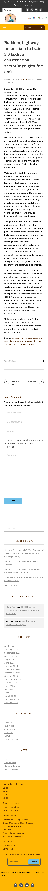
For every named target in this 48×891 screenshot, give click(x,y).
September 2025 (12, 652)
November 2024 (12, 669)
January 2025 (11, 666)
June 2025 (9, 662)
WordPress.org (11, 769)
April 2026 (9, 646)
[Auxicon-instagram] (40, 10)
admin (24, 79)
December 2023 (12, 672)
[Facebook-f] (27, 10)
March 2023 (10, 696)
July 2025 (9, 659)
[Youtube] (36, 10)
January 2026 (11, 649)
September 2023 (12, 679)
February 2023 (11, 699)
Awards (11, 82)
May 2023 (9, 689)
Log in (7, 759)
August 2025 (10, 656)
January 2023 (11, 702)
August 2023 (10, 682)
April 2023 (9, 692)
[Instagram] (32, 885)
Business (9, 726)
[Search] (42, 27)
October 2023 (11, 676)
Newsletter (11, 739)
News (7, 736)
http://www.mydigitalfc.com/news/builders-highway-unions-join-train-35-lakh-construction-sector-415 (23, 341)
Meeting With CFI (12, 585)
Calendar (10, 729)
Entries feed (10, 762)
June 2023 (9, 686)
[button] (4, 27)
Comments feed (12, 766)
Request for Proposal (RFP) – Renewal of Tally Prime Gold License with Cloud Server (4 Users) (24, 553)
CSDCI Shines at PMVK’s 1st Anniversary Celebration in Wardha (23, 610)
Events (8, 732)
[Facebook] (15, 885)
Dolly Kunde (12, 607)
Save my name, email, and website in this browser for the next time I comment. (23, 443)
